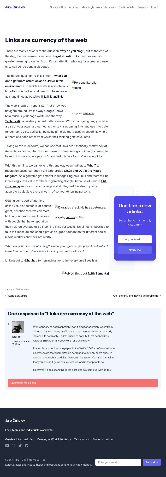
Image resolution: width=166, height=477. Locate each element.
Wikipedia (88, 113)
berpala (70, 217)
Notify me (135, 250)
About (154, 7)
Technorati (12, 121)
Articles (74, 7)
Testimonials (127, 7)
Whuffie (92, 165)
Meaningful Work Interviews (99, 7)
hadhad (32, 260)
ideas (27, 289)
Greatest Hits (58, 7)
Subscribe (152, 462)
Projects (142, 7)
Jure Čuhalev (15, 7)
